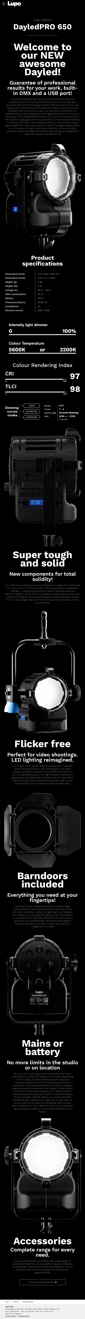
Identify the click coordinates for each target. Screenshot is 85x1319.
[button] (3, 4)
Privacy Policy (10, 1316)
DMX (46, 416)
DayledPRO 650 (28, 1302)
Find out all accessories (41, 1282)
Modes (47, 406)
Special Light (50, 413)
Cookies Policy (23, 1316)
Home (7, 1302)
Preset (47, 409)
